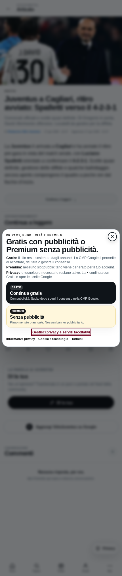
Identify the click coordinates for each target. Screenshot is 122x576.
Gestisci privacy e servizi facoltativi (61, 332)
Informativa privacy (20, 338)
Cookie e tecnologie (53, 338)
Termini (77, 338)
